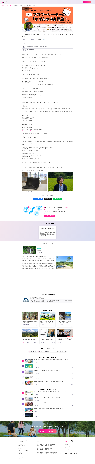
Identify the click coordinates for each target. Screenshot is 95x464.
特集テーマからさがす (22, 445)
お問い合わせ (67, 449)
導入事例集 (20, 453)
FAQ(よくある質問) (21, 457)
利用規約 (66, 444)
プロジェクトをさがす (22, 442)
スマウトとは (21, 441)
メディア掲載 (21, 460)
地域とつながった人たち (22, 446)
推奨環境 (66, 447)
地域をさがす (21, 444)
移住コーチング (21, 448)
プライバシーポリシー (68, 446)
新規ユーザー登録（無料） (47, 431)
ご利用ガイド (21, 452)
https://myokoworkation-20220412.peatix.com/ (31, 130)
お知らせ (20, 458)
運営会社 (66, 450)
